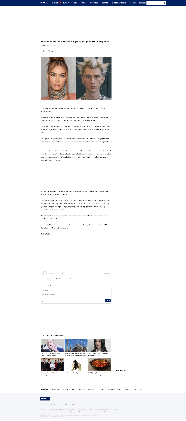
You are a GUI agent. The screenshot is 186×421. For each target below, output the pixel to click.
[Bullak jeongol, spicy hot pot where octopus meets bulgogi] (99, 367)
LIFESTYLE (143, 3)
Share (52, 51)
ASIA (75, 3)
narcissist (73, 279)
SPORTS (133, 3)
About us (42, 404)
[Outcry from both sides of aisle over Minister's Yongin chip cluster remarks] (76, 348)
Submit (107, 301)
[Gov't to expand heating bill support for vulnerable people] (76, 367)
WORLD (84, 3)
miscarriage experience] (64, 279)
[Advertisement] (93, 22)
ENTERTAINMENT (119, 3)
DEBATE (105, 3)
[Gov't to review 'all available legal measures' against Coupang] (52, 348)
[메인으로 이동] (44, 3)
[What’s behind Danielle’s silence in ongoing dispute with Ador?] (99, 348)
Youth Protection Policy (69, 404)
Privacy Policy (58, 404)
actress (44, 279)
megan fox (50, 279)
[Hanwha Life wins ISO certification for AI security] (52, 367)
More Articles (107, 273)
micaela (55, 279)
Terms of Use (49, 404)
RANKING (56, 3)
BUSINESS (94, 3)
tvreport (43, 45)
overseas (78, 279)
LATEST (66, 3)
